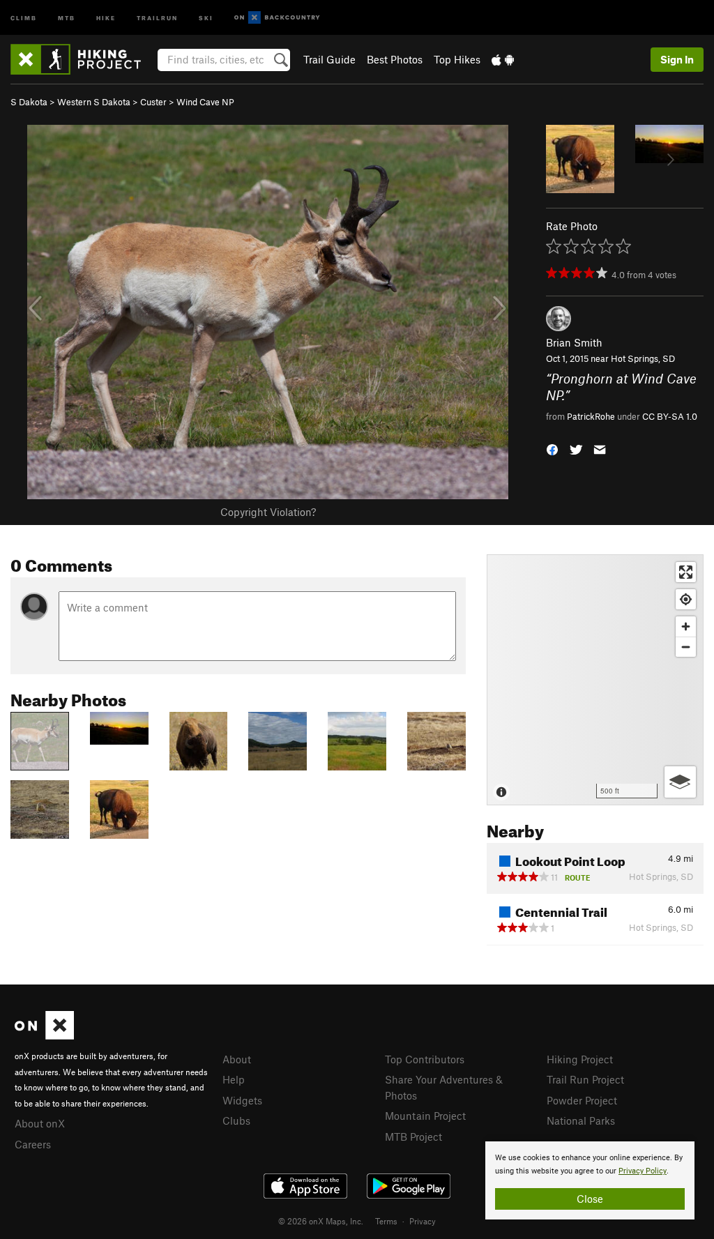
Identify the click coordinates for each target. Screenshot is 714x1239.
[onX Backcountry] (277, 17)
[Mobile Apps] (503, 59)
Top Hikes (457, 59)
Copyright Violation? (268, 512)
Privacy (422, 1221)
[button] (552, 448)
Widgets (242, 1100)
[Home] (82, 59)
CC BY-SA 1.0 (669, 416)
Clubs (236, 1120)
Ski (206, 17)
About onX (40, 1123)
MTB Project (413, 1136)
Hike (106, 17)
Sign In (677, 59)
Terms (386, 1221)
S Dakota (28, 101)
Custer (153, 101)
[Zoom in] (686, 626)
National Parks (581, 1120)
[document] (590, 1180)
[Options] (680, 782)
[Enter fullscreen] (686, 572)
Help (233, 1079)
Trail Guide (329, 59)
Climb (23, 17)
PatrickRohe (591, 416)
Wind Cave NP (205, 101)
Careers (33, 1144)
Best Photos (395, 59)
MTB (66, 17)
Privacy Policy (642, 1171)
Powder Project (582, 1100)
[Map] (595, 680)
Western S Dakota (93, 101)
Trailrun (157, 17)
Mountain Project (425, 1115)
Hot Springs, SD (643, 358)
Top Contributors (424, 1059)
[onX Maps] (44, 1035)
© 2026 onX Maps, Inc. (320, 1221)
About (236, 1059)
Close (590, 1198)
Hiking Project (580, 1059)
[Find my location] (686, 599)
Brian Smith (574, 342)
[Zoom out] (686, 647)
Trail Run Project (585, 1079)
